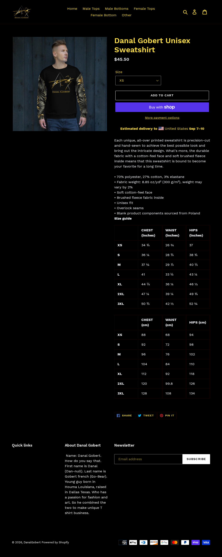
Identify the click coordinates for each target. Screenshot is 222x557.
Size (118, 72)
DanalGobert (32, 542)
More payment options (162, 117)
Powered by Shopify (55, 542)
